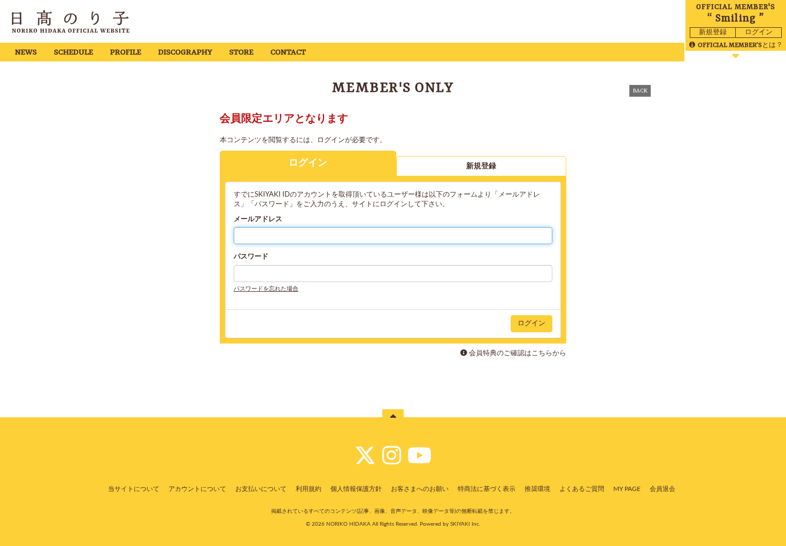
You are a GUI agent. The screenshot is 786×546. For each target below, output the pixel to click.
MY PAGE (627, 489)
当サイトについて (133, 489)
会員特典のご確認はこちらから (517, 353)
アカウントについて (197, 489)
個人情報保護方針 (356, 489)
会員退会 (662, 489)
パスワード (251, 256)
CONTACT (288, 52)
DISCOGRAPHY (185, 52)
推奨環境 (537, 489)
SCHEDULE (73, 52)
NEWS (26, 52)
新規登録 (713, 32)
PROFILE (125, 52)
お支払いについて (261, 489)
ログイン (759, 32)
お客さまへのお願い (420, 489)
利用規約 (308, 489)
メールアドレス (258, 219)
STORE (241, 52)
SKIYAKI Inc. (465, 524)
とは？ (740, 45)
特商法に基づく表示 (486, 489)
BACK (640, 91)
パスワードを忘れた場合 (266, 289)
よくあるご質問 (581, 489)
